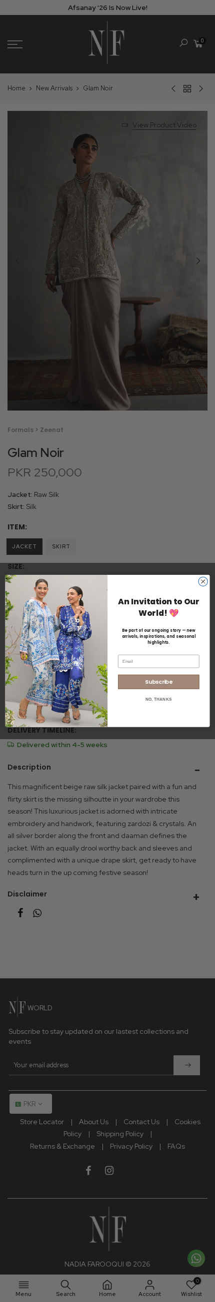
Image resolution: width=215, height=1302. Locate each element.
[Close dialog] (203, 581)
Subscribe (158, 682)
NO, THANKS (159, 699)
